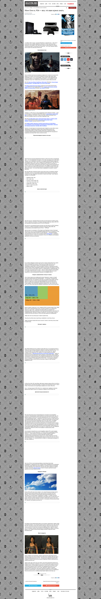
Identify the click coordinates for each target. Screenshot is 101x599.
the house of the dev (70, 3)
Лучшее (61, 3)
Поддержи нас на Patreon (51, 585)
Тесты (50, 3)
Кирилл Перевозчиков (28, 14)
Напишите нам (72, 7)
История (53, 3)
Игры (58, 3)
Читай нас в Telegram (33, 585)
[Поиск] (66, 7)
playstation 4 (26, 13)
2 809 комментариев (43, 573)
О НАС (65, 3)
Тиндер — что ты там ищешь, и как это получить (38, 7)
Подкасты (42, 3)
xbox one (30, 13)
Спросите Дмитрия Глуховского (31, 581)
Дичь (46, 3)
